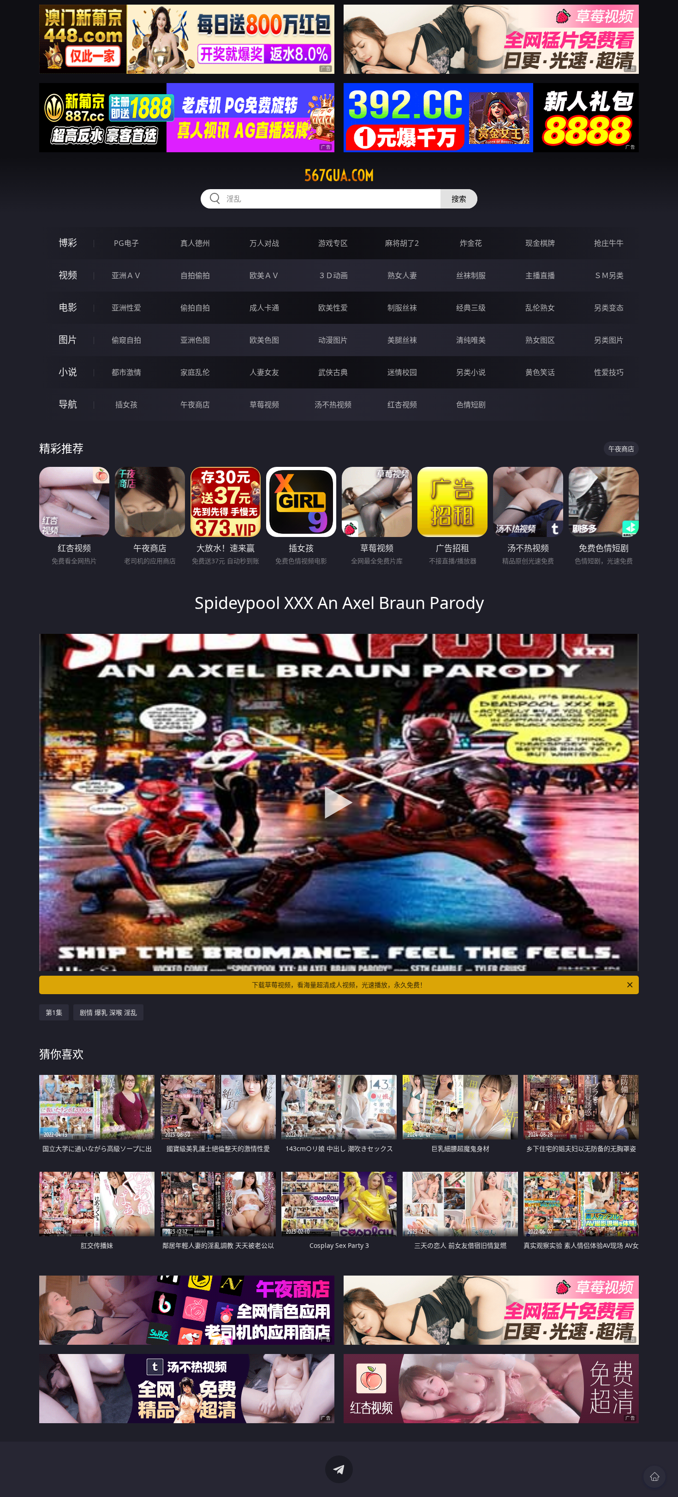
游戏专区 (333, 243)
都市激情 (126, 372)
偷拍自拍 (195, 308)
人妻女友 (264, 372)
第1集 (54, 1012)
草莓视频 (264, 405)
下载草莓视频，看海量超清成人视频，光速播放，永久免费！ (339, 984)
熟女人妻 (402, 275)
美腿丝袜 (402, 340)
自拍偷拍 (195, 275)
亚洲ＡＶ (126, 275)
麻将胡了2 (402, 243)
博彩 (68, 243)
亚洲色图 (195, 340)
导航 (68, 404)
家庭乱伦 (195, 372)
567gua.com (339, 175)
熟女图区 (540, 340)
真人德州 (195, 243)
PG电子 (126, 243)
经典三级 (471, 308)
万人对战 (264, 243)
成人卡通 (264, 308)
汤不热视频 (333, 405)
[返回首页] (654, 1477)
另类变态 (609, 308)
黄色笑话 (540, 372)
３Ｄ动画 (333, 275)
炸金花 (471, 243)
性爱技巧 (609, 372)
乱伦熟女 (540, 308)
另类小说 (471, 372)
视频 (68, 275)
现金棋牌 (540, 243)
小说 (68, 372)
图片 (68, 340)
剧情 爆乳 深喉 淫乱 (108, 1012)
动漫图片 (333, 340)
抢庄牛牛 (609, 243)
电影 (68, 307)
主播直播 (540, 275)
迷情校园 (402, 372)
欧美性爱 (333, 308)
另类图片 (609, 340)
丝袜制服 (471, 275)
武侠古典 (333, 372)
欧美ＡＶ (264, 275)
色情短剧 (471, 405)
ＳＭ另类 (609, 275)
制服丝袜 (402, 308)
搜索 (459, 199)
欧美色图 (264, 340)
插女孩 (126, 405)
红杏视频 (402, 405)
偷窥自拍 (126, 340)
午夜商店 (195, 405)
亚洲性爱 (126, 308)
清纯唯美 (471, 340)
